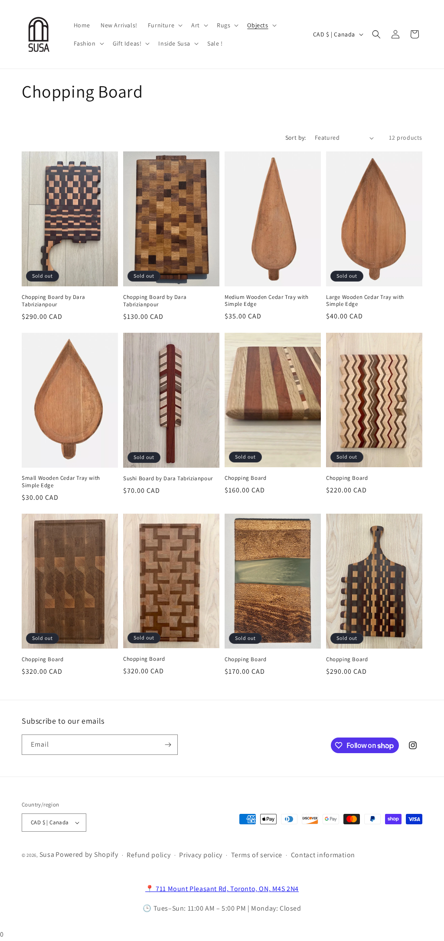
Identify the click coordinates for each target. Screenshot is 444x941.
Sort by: (295, 137)
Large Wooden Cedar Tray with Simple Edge (365, 301)
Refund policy (148, 854)
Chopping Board (245, 478)
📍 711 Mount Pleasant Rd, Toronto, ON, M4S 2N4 (222, 888)
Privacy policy (200, 854)
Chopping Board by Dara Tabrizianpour (53, 301)
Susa (47, 854)
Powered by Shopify (87, 854)
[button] (164, 25)
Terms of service (256, 854)
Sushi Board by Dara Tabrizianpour (168, 478)
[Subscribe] (167, 744)
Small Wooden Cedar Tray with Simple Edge (61, 482)
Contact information (323, 854)
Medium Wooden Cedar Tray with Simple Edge (266, 301)
